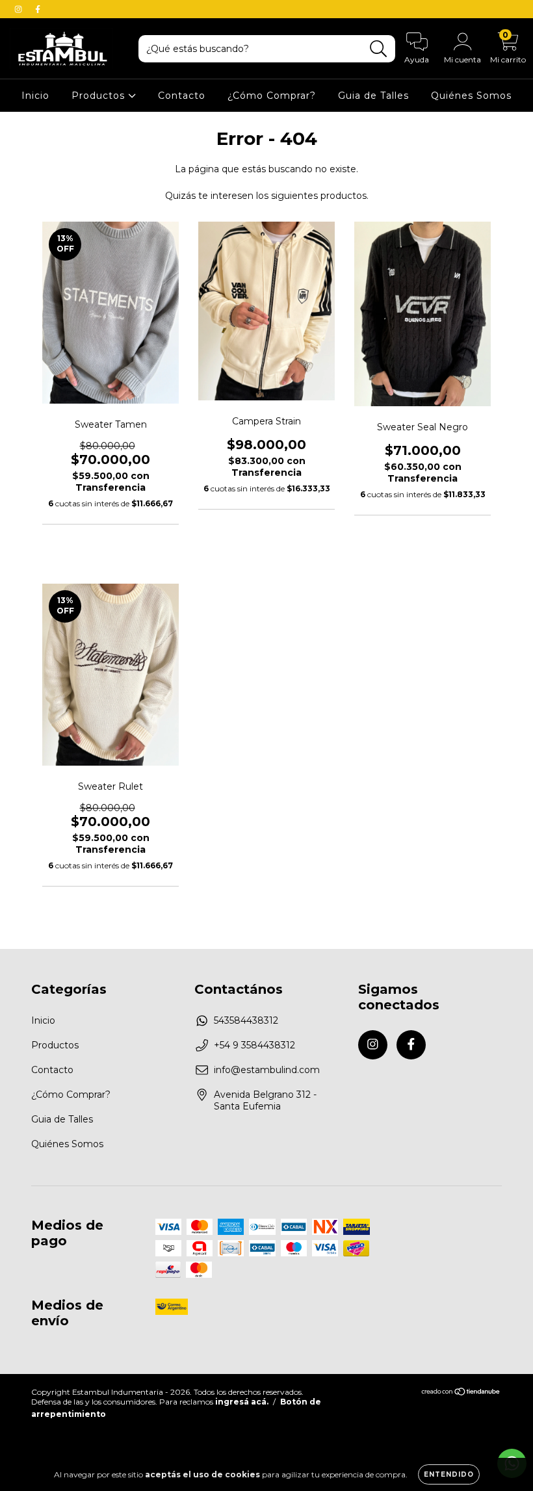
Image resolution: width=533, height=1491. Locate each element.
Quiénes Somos (471, 95)
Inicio (35, 95)
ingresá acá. (241, 1402)
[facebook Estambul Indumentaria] (37, 9)
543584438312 (246, 1020)
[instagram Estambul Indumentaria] (19, 9)
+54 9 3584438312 (254, 1045)
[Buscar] (378, 49)
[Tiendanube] (461, 1393)
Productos (100, 95)
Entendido (449, 1474)
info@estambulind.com (267, 1070)
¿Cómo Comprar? (272, 95)
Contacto (181, 95)
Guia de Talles (373, 95)
